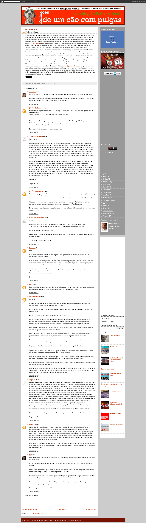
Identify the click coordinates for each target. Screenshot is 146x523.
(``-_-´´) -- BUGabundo (36, 108)
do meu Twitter (35, 43)
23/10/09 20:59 (33, 491)
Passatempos (107, 213)
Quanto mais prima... (107, 369)
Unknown (32, 248)
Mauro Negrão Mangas (36, 217)
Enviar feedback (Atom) (37, 513)
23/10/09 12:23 (33, 244)
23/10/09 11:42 (33, 104)
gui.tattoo (32, 92)
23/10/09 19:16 (33, 451)
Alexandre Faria (34, 296)
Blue (30, 284)
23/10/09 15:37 (33, 376)
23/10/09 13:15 (33, 280)
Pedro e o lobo (31, 32)
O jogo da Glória (115, 335)
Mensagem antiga (91, 509)
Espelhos (106, 195)
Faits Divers (106, 200)
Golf (104, 203)
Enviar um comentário (31, 495)
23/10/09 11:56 (33, 214)
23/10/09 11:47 (33, 132)
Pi (30, 455)
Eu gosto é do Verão (116, 424)
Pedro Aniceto (114, 223)
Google (105, 205)
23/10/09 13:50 (33, 293)
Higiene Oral (113, 346)
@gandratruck (70, 66)
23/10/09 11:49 (33, 187)
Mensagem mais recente (30, 509)
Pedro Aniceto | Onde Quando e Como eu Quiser (116, 359)
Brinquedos (106, 184)
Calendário (106, 187)
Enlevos (105, 192)
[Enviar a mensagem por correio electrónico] (53, 83)
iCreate (105, 208)
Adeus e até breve (115, 413)
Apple (104, 176)
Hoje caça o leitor (115, 391)
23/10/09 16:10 (33, 420)
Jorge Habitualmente (36, 136)
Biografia (105, 182)
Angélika (32, 380)
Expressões (106, 197)
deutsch (32, 424)
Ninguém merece (108, 211)
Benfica (105, 179)
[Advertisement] (46, 503)
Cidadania (106, 189)
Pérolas (105, 216)
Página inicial (62, 509)
